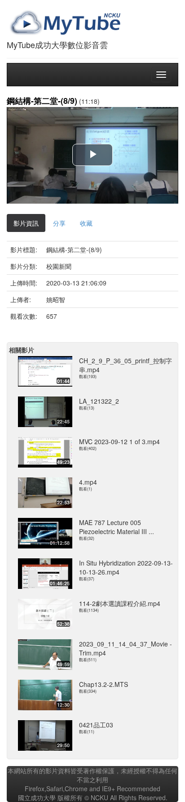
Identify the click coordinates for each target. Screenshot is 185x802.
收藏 (86, 222)
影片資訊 (26, 222)
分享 (59, 222)
